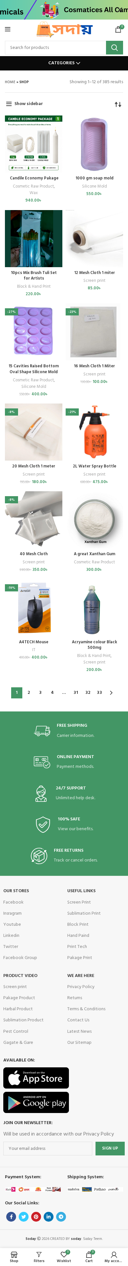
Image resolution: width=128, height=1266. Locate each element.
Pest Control (15, 1031)
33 (99, 692)
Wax (34, 193)
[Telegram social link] (61, 1217)
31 (76, 692)
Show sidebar (28, 104)
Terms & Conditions (86, 1009)
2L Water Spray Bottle (94, 466)
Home (10, 82)
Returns (74, 998)
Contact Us (78, 1020)
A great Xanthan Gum (94, 554)
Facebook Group (20, 958)
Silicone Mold (94, 186)
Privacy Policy (81, 987)
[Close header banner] (120, 10)
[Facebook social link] (11, 1217)
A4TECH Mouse (33, 642)
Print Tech (77, 947)
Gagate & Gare (18, 1042)
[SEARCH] (114, 47)
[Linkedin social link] (48, 1217)
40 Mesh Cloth (34, 554)
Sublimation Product (23, 1020)
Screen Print (79, 902)
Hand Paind (78, 935)
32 (87, 692)
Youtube (12, 924)
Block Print (78, 924)
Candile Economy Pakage (33, 178)
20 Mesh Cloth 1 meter (33, 466)
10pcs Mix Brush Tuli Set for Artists (34, 276)
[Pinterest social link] (36, 1217)
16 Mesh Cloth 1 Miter (94, 366)
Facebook (13, 902)
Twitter (10, 947)
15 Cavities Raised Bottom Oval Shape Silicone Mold (34, 369)
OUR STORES (16, 891)
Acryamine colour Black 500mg (94, 645)
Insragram (12, 913)
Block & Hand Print (34, 286)
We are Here (80, 976)
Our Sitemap (79, 1042)
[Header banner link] (54, 10)
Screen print (94, 281)
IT (33, 650)
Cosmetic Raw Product (33, 186)
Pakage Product (19, 998)
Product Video (20, 976)
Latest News (79, 1031)
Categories (61, 63)
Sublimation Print (84, 913)
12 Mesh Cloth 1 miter (94, 273)
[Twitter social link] (24, 1217)
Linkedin (11, 935)
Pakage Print (79, 958)
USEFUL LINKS (81, 891)
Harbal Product (18, 1009)
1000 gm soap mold (94, 178)
